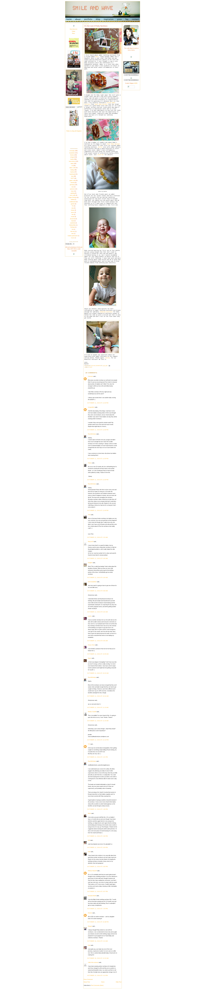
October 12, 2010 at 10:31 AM (98, 696)
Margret (90, 926)
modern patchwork (72, 235)
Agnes (89, 658)
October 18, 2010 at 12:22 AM (98, 958)
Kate (89, 851)
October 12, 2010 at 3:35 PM (97, 866)
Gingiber (90, 562)
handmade (72, 174)
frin (72, 229)
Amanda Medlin (92, 895)
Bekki (89, 813)
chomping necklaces (106, 312)
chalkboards (72, 201)
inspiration (72, 153)
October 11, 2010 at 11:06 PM (97, 429)
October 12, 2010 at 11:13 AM (97, 707)
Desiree (90, 913)
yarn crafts (72, 195)
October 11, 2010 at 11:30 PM (97, 479)
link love (72, 231)
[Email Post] (109, 365)
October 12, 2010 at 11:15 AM (97, 720)
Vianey (90, 463)
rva (72, 165)
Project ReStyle (72, 197)
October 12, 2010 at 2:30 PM (97, 836)
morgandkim (91, 407)
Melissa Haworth (92, 870)
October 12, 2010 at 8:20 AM (97, 612)
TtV (73, 206)
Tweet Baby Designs (101, 104)
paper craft (72, 180)
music (72, 237)
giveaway (72, 184)
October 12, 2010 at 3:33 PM (97, 847)
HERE (135, 83)
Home (102, 982)
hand (72, 220)
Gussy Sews (91, 645)
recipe (72, 216)
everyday (72, 150)
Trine (89, 514)
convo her (100, 154)
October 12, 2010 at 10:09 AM (98, 654)
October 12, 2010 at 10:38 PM (98, 922)
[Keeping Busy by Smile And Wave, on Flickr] (102, 305)
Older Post (118, 982)
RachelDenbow (92, 434)
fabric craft (72, 167)
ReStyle (72, 227)
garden (72, 203)
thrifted (72, 199)
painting (73, 193)
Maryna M (90, 541)
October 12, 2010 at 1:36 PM (97, 809)
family (72, 159)
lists (73, 233)
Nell (89, 840)
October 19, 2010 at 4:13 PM (97, 975)
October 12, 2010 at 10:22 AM (98, 673)
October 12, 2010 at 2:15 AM (97, 537)
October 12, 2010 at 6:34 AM (97, 577)
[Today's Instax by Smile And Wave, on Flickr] (103, 53)
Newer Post (87, 982)
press (72, 212)
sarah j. (90, 616)
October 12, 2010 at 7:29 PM (97, 908)
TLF (89, 744)
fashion (72, 172)
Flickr (73, 33)
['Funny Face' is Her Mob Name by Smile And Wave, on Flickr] (102, 247)
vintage (72, 157)
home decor (72, 161)
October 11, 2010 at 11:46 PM (97, 510)
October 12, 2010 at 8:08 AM (97, 590)
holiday (72, 170)
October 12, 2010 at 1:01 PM (97, 757)
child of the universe (93, 962)
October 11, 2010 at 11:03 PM (97, 403)
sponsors (72, 189)
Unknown (90, 376)
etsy (72, 176)
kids (73, 208)
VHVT (72, 178)
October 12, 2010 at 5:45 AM (97, 558)
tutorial (72, 182)
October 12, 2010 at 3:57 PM (97, 891)
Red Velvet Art (73, 29)
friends (72, 155)
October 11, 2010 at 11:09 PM (97, 458)
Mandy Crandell (92, 711)
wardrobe (72, 223)
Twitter (73, 31)
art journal (72, 218)
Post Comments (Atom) (97, 985)
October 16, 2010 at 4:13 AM (97, 941)
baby (72, 163)
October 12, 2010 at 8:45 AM (97, 640)
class (72, 191)
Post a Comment (88, 979)
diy (72, 186)
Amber (97, 56)
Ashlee (100, 147)
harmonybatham (92, 581)
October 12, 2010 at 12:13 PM (98, 740)
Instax (72, 210)
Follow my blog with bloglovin (74, 131)
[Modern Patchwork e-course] (74, 95)
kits (73, 214)
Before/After (72, 225)
